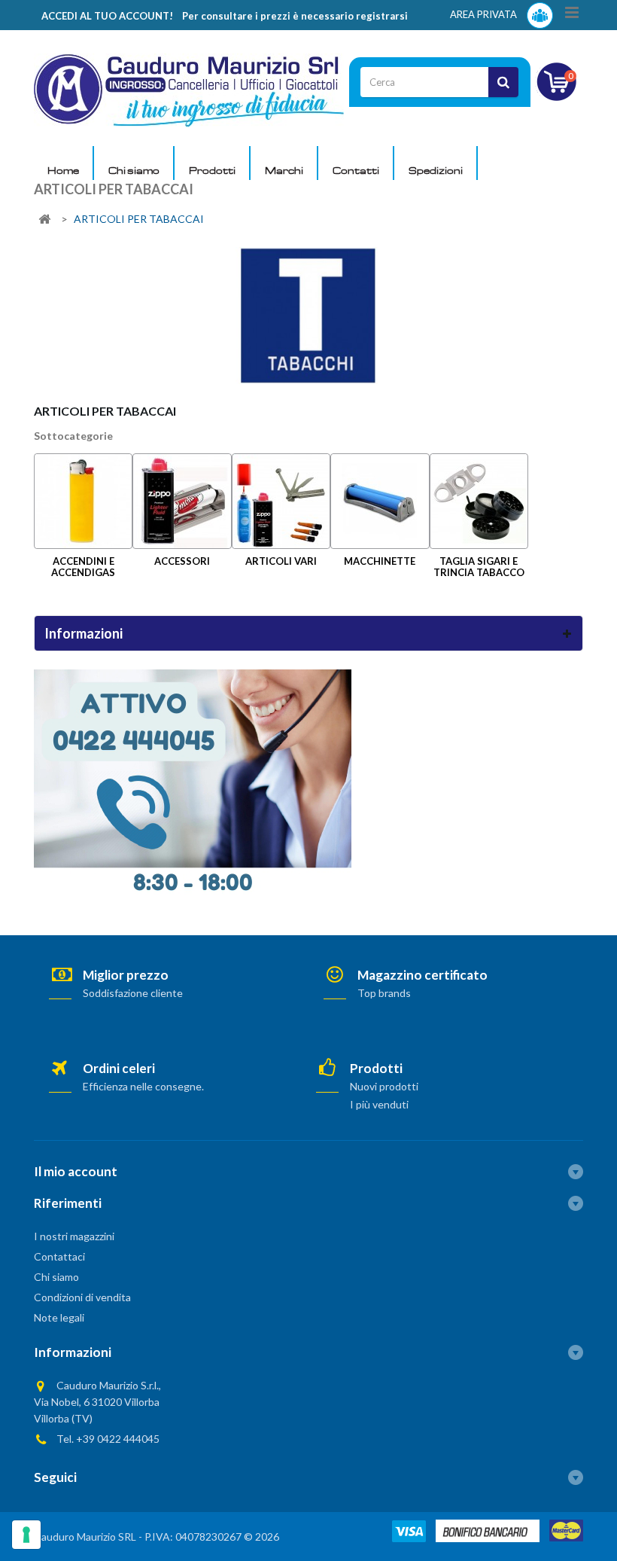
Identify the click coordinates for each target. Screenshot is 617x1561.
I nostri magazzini (74, 1236)
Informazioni (83, 633)
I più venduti (379, 1104)
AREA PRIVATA (484, 14)
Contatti (356, 170)
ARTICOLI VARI (281, 561)
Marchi (284, 170)
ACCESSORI (182, 561)
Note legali (59, 1317)
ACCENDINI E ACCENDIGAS (83, 566)
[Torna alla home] (44, 219)
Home (63, 170)
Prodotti (212, 170)
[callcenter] (192, 781)
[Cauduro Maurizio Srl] (189, 89)
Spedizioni (436, 170)
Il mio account (75, 1171)
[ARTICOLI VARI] (281, 501)
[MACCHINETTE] (379, 501)
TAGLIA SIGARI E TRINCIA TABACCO (478, 566)
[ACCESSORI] (181, 501)
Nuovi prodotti (384, 1086)
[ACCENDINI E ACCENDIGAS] (83, 501)
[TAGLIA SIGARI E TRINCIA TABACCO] (479, 501)
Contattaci (59, 1256)
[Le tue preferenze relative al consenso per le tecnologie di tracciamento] (26, 1534)
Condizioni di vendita (82, 1297)
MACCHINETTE (379, 561)
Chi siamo (134, 170)
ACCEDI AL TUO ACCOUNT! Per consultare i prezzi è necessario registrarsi (224, 16)
